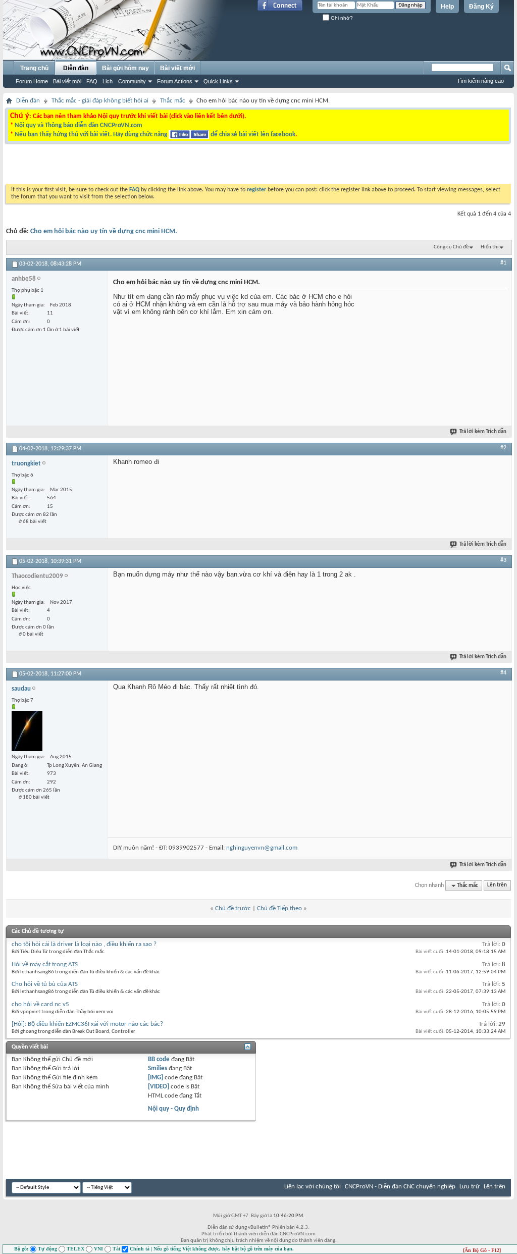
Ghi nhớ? (341, 18)
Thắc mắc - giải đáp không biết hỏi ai (99, 100)
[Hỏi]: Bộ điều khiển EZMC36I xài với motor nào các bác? (87, 1024)
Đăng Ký (481, 6)
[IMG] (155, 1077)
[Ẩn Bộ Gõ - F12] (482, 1250)
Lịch (107, 81)
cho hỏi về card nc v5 (40, 1004)
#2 (503, 448)
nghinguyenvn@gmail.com (261, 848)
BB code (159, 1059)
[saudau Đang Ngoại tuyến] (27, 731)
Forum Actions (174, 81)
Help (447, 6)
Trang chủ (34, 68)
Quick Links (218, 81)
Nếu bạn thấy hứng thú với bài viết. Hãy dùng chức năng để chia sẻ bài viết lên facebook (155, 134)
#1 (503, 263)
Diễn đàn (75, 68)
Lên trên (497, 886)
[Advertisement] (131, 166)
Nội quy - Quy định (173, 1109)
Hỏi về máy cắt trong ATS (45, 964)
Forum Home (32, 81)
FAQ (91, 81)
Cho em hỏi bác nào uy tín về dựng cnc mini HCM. (103, 231)
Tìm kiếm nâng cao (480, 81)
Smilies (157, 1068)
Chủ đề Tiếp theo (279, 908)
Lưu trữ (469, 1186)
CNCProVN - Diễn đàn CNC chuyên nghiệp (400, 1186)
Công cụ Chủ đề (451, 247)
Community (132, 81)
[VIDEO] (158, 1086)
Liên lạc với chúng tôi (312, 1186)
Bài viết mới (67, 81)
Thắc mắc (172, 100)
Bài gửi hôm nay (125, 68)
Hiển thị (490, 247)
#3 (503, 560)
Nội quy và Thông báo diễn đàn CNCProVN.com (78, 125)
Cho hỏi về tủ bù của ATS (45, 984)
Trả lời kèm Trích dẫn (482, 432)
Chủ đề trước (233, 908)
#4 (503, 673)
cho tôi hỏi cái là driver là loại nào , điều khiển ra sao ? (84, 944)
